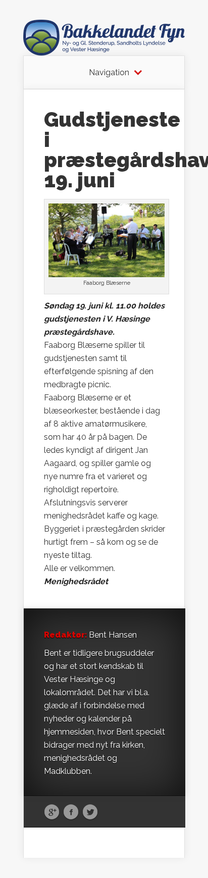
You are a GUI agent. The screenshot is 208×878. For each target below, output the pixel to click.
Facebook (71, 812)
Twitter (90, 812)
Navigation (109, 73)
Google (52, 812)
